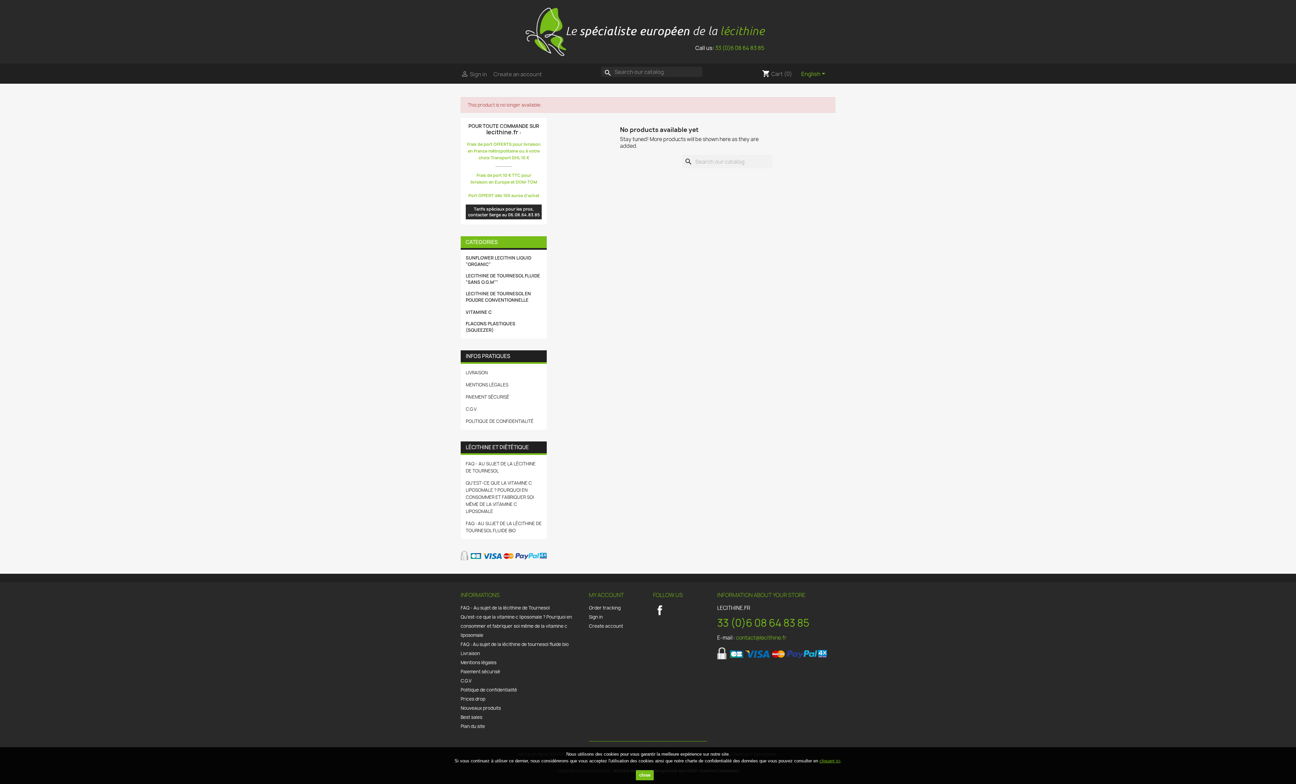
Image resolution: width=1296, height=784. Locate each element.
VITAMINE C (479, 312)
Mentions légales (487, 385)
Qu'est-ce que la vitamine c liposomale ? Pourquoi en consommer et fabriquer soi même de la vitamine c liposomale (500, 497)
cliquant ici (829, 760)
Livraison (477, 373)
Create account (606, 626)
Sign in (596, 617)
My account (606, 595)
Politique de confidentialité (500, 421)
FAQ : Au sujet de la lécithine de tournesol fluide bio (515, 644)
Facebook (660, 610)
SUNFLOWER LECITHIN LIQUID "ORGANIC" (498, 261)
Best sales (471, 717)
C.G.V (471, 409)
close (644, 775)
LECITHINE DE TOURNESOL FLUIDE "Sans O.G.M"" (503, 279)
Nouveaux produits (481, 708)
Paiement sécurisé (487, 397)
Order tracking (605, 608)
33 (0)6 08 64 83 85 (739, 48)
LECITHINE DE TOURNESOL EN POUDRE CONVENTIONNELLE (498, 297)
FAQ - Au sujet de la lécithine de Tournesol (505, 608)
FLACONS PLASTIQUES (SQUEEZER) (490, 327)
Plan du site (473, 726)
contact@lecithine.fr (761, 637)
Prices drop (473, 699)
